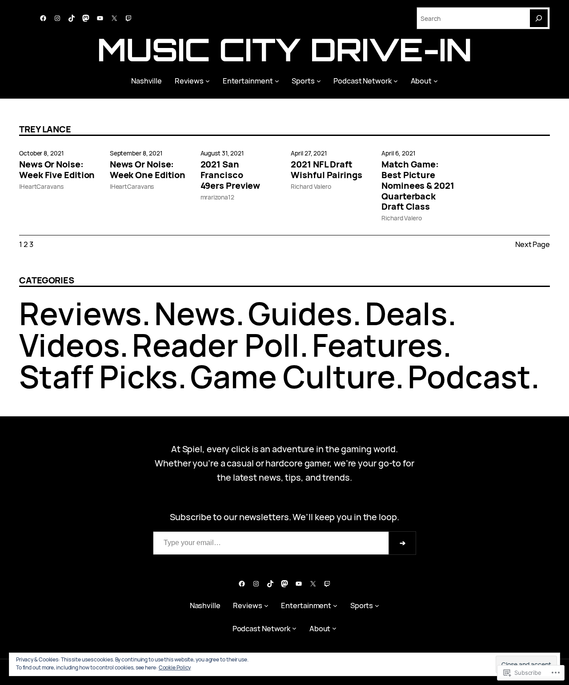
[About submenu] (435, 81)
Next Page (532, 244)
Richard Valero (311, 186)
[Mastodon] (85, 18)
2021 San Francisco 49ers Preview (230, 175)
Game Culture (292, 376)
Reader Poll (216, 344)
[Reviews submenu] (207, 81)
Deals (406, 313)
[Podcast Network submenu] (395, 81)
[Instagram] (57, 18)
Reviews (80, 313)
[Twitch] (128, 18)
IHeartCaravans (41, 186)
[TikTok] (71, 18)
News (195, 313)
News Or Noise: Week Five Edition (57, 169)
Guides (300, 313)
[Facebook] (43, 18)
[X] (114, 18)
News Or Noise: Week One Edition (147, 169)
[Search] (539, 18)
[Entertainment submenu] (277, 81)
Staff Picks (98, 376)
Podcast (469, 376)
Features (377, 344)
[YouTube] (100, 18)
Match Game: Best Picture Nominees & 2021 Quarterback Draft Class (417, 185)
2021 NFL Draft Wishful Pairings (326, 169)
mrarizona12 (217, 197)
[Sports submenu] (319, 81)
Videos (69, 344)
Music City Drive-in (284, 49)
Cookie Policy (175, 667)
